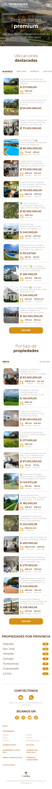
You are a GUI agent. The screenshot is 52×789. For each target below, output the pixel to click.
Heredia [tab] (34, 71)
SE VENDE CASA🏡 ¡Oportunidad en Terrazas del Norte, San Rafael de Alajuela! (33, 142)
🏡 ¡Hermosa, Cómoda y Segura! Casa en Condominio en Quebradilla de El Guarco (33, 476)
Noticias (30, 745)
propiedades (8, 731)
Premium (29, 738)
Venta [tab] (5, 361)
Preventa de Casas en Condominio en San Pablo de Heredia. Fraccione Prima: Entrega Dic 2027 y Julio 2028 (33, 601)
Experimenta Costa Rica (11, 751)
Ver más (26, 330)
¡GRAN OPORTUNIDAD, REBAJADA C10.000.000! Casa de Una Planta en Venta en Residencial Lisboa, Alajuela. (33, 163)
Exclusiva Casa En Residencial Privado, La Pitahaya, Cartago (33, 538)
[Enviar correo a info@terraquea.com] (15, 697)
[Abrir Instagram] (23, 717)
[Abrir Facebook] (17, 717)
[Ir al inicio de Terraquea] (14, 5)
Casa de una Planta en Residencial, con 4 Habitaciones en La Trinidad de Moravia (32, 371)
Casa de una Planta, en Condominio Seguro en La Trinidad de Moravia (32, 413)
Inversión (6, 735)
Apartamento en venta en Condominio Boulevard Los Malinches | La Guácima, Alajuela (32, 247)
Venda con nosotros (12, 757)
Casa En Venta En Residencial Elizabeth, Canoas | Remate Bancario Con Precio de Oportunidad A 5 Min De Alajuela (33, 122)
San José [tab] (21, 71)
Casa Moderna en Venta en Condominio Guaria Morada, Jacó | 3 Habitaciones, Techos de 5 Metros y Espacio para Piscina (32, 559)
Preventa (6, 740)
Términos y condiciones (32, 759)
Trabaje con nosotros (31, 751)
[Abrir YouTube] (30, 717)
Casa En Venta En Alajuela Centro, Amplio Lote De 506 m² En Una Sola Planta (33, 184)
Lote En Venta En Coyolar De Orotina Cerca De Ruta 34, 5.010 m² (33, 102)
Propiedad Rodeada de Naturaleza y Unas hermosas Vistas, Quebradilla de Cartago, (33, 518)
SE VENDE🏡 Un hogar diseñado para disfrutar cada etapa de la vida (33, 289)
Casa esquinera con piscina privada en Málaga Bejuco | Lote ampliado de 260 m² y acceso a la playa (32, 580)
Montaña (29, 735)
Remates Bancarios (32, 740)
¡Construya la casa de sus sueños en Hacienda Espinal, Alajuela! (33, 81)
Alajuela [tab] (7, 71)
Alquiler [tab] (45, 361)
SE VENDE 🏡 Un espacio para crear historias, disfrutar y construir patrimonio (33, 268)
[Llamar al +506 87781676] (37, 697)
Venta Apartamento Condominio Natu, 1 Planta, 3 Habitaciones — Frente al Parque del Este (33, 497)
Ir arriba (26, 776)
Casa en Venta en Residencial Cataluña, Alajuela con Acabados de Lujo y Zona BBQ (33, 310)
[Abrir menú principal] (48, 5)
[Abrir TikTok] (36, 717)
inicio (5, 726)
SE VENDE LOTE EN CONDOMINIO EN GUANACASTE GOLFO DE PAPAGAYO (32, 392)
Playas (5, 738)
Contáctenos (9, 765)
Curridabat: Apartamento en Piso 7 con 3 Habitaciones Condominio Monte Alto (33, 455)
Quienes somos (9, 745)
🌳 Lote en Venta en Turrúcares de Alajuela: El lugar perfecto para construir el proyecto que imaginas (33, 205)
